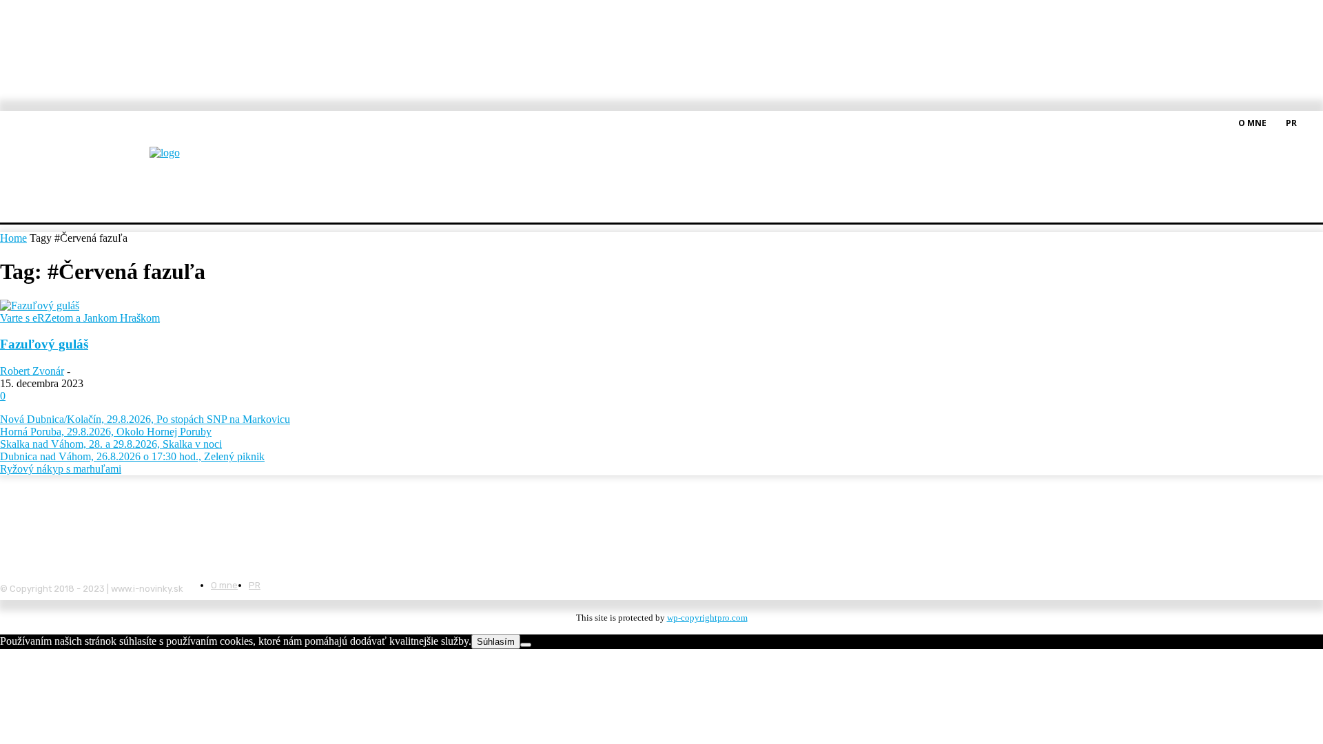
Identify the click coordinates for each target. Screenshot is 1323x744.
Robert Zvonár (32, 371)
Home (13, 238)
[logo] (198, 161)
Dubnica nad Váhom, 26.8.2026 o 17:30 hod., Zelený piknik (132, 456)
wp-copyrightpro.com (707, 617)
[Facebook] (1314, 122)
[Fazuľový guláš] (39, 305)
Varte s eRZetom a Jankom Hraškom (80, 318)
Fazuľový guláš (44, 344)
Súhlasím (496, 642)
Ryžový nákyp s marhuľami (60, 469)
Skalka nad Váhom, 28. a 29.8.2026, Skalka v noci (111, 444)
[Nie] (525, 645)
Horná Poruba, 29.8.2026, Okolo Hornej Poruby (106, 431)
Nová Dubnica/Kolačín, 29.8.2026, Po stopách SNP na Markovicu (145, 419)
